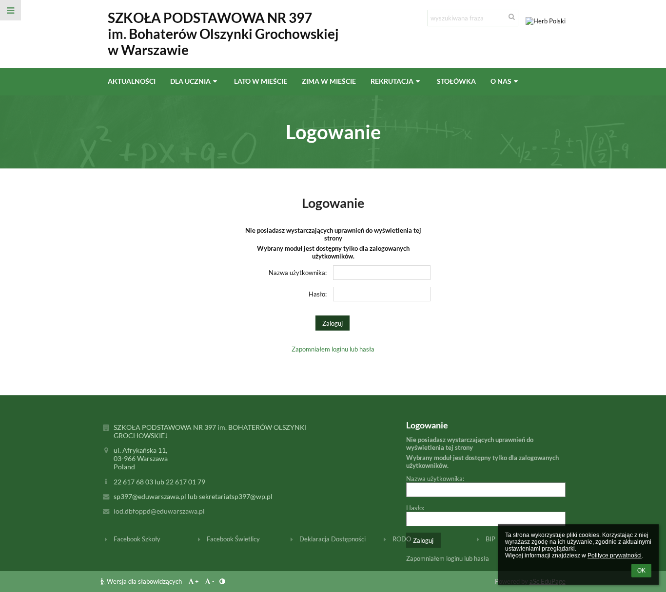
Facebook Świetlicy (233, 539)
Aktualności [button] (132, 81)
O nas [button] (500, 81)
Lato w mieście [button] (260, 81)
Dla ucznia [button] (190, 81)
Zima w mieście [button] (329, 81)
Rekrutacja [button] (392, 81)
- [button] (213, 581)
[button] (10, 10)
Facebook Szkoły (137, 539)
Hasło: (318, 294)
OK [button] (641, 570)
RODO (401, 539)
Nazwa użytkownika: (298, 273)
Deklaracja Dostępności (332, 539)
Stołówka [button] (456, 81)
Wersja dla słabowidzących (144, 581)
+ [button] (197, 581)
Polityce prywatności (615, 555)
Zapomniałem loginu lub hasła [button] (333, 349)
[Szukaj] (511, 16)
